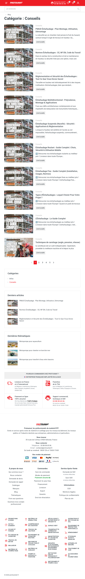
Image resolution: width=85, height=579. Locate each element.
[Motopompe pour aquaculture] (13, 344)
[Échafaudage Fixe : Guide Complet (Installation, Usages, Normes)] (18, 176)
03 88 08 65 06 (59, 401)
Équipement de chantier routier (33, 536)
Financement (42, 484)
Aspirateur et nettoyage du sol (73, 520)
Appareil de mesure (72, 544)
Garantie (42, 494)
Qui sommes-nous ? (16, 472)
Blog (16, 492)
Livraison (42, 488)
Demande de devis (16, 479)
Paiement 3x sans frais (42, 481)
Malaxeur (12, 545)
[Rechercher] (78, 9)
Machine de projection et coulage (33, 543)
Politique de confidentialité (69, 495)
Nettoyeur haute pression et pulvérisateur (53, 555)
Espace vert (53, 525)
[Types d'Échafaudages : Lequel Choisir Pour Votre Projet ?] (18, 200)
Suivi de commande (42, 472)
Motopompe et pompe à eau (53, 562)
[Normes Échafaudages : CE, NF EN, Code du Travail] (18, 58)
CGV (69, 489)
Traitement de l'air (73, 549)
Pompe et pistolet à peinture (32, 555)
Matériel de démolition (32, 519)
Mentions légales (69, 492)
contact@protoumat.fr (44, 448)
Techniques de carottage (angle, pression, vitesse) (58, 242)
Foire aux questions (16, 499)
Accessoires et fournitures (73, 555)
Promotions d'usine (13, 519)
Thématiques (16, 495)
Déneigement (73, 532)
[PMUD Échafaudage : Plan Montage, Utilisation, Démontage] (18, 34)
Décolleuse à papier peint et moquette (54, 520)
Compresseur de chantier (33, 524)
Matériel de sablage (32, 549)
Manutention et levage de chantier (53, 537)
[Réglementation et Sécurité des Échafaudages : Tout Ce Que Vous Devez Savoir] (18, 81)
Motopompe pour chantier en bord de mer (34, 350)
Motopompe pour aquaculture (30, 341)
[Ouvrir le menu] (6, 3)
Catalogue (16, 485)
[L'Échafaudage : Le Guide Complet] (18, 224)
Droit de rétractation (42, 498)
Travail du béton (12, 540)
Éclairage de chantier (13, 535)
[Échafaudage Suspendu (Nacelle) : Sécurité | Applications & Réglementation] (18, 129)
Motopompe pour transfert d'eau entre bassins (36, 360)
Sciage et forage (12, 530)
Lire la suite (40, 42)
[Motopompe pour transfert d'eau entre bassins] (13, 362)
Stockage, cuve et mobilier (72, 537)
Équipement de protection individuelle (73, 527)
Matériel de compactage (13, 550)
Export (42, 491)
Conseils (39, 26)
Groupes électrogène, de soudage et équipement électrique (53, 546)
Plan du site (69, 499)
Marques (16, 489)
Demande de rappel (16, 482)
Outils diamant (11, 524)
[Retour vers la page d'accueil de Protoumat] (16, 3)
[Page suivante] (53, 262)
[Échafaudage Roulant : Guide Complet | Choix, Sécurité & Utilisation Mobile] (18, 153)
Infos (11, 279)
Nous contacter (16, 475)
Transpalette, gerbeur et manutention (53, 530)
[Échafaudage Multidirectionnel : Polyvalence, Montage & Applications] (18, 105)
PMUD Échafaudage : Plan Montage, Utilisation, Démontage (41, 301)
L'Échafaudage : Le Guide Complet (51, 218)
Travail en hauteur (32, 530)
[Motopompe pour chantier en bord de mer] (13, 353)
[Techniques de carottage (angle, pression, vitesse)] (18, 247)
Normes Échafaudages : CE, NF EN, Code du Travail (58, 52)
